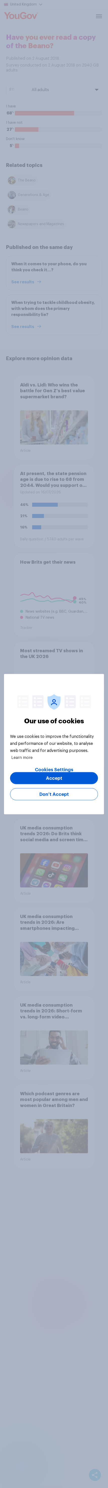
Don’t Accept (54, 794)
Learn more (22, 757)
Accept (54, 778)
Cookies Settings (54, 769)
